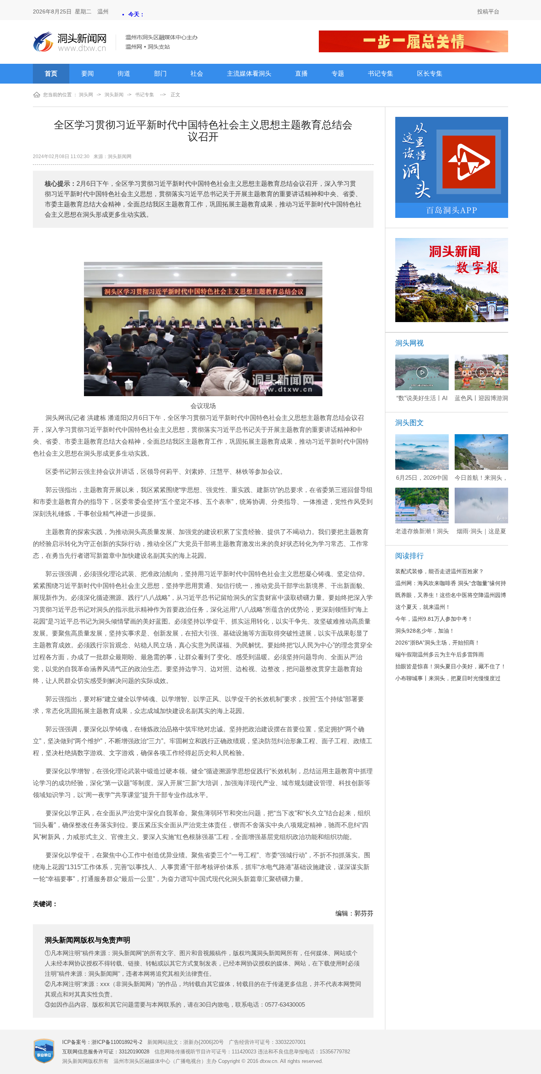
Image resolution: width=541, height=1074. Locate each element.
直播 (301, 73)
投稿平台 (488, 11)
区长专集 (429, 73)
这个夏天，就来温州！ (423, 607)
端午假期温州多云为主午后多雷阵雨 (439, 654)
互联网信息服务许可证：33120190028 (105, 1052)
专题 (337, 73)
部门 (160, 73)
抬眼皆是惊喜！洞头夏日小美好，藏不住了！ (450, 666)
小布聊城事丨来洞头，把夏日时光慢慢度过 (448, 678)
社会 (196, 73)
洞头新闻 (114, 94)
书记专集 (380, 73)
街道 (124, 73)
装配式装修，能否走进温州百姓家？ (439, 571)
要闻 (87, 73)
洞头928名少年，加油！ (425, 631)
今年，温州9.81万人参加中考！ (434, 619)
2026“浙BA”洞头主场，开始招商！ (437, 642)
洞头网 (86, 94)
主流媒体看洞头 (249, 73)
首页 (51, 73)
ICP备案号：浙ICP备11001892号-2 (102, 1042)
